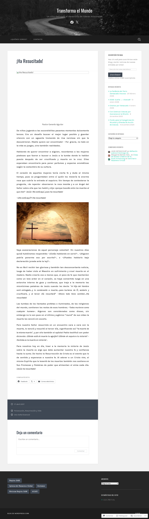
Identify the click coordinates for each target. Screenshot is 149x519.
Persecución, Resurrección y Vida (27, 411)
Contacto (37, 39)
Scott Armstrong (118, 159)
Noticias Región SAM (18, 491)
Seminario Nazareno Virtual (123, 159)
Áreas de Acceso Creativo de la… (124, 156)
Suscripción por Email (115, 55)
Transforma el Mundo (74, 10)
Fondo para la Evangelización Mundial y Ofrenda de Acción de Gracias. (122, 122)
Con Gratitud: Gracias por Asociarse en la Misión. (120, 113)
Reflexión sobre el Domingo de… (124, 152)
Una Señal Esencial (22, 415)
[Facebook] (72, 22)
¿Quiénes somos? (19, 39)
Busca (139, 39)
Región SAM (14, 480)
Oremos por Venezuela (119, 106)
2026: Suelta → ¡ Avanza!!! (120, 100)
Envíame (41, 486)
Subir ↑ (138, 513)
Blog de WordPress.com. (18, 513)
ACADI (35, 491)
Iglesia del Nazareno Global (21, 486)
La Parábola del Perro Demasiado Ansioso (118, 92)
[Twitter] (77, 22)
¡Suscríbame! (115, 75)
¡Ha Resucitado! (30, 60)
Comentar (81, 451)
